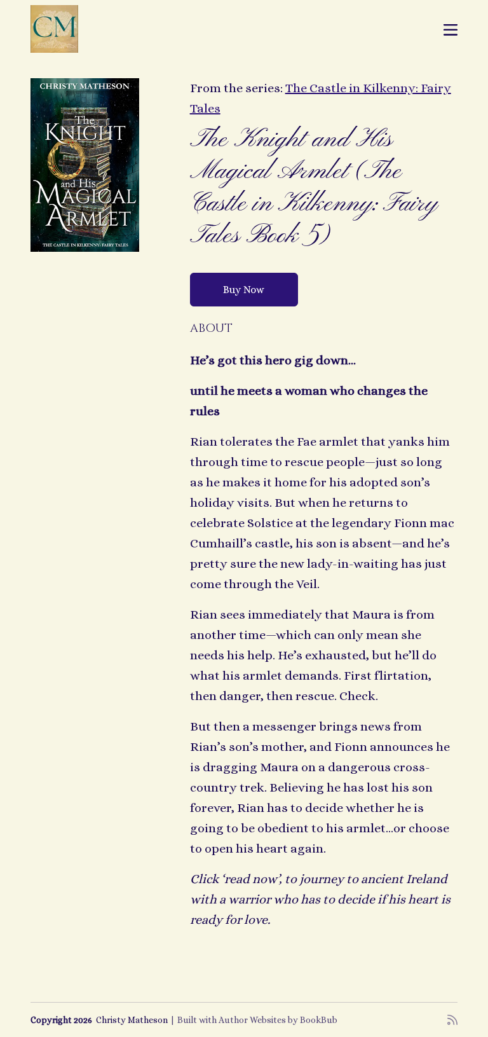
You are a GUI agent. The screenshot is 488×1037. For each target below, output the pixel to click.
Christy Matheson (132, 1020)
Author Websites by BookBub (278, 1020)
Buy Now (243, 290)
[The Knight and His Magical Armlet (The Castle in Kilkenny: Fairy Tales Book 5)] (84, 165)
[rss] (452, 1020)
